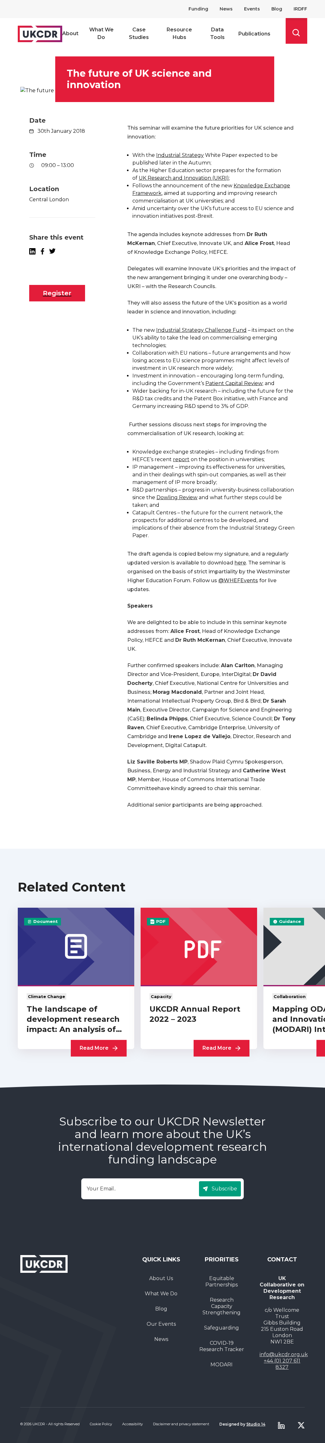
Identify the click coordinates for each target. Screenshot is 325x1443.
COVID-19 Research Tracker (221, 1346)
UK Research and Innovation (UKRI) (184, 178)
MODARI (221, 1365)
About (70, 33)
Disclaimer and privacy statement (181, 1424)
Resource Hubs (179, 33)
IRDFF (300, 9)
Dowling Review (176, 497)
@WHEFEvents (238, 580)
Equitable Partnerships (221, 1281)
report (181, 459)
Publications (254, 34)
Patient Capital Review (233, 383)
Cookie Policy (101, 1424)
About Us (161, 1278)
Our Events (161, 1324)
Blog (276, 9)
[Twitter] (301, 1425)
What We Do (101, 33)
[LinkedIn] (32, 251)
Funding (198, 9)
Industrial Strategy (180, 155)
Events (252, 9)
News (226, 9)
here (240, 563)
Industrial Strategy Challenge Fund (201, 330)
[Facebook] (42, 251)
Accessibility (132, 1424)
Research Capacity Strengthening (221, 1306)
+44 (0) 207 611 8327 (282, 1364)
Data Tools (217, 33)
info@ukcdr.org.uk (284, 1354)
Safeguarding (221, 1328)
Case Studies (139, 33)
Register (57, 293)
